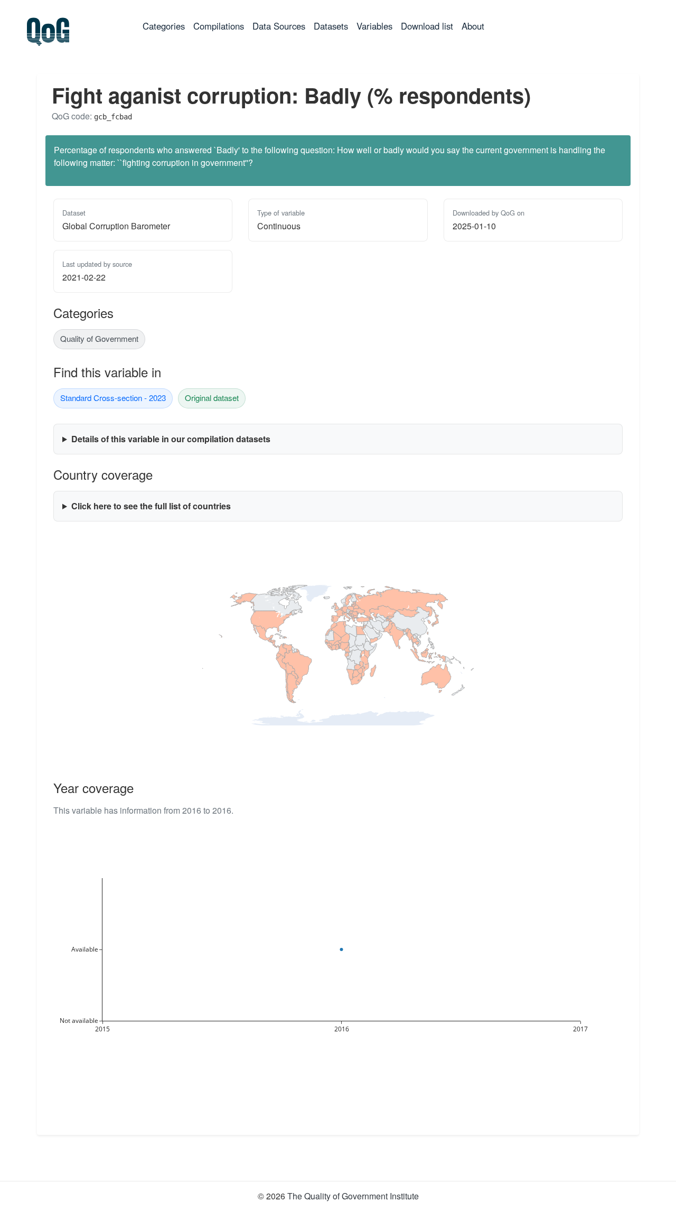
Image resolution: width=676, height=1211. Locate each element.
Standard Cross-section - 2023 (113, 397)
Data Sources (278, 26)
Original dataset (212, 397)
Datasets (331, 26)
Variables (374, 26)
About (473, 26)
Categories (166, 25)
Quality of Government (99, 338)
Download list (427, 26)
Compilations (218, 26)
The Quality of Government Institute (353, 1196)
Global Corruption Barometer (116, 226)
